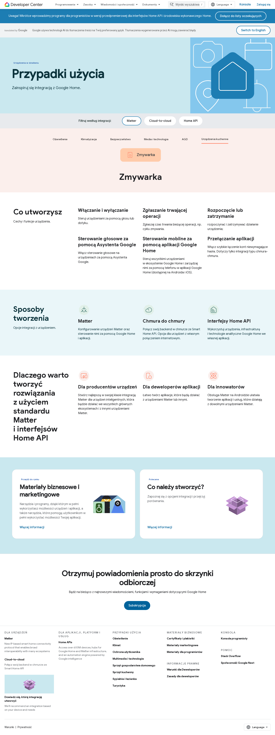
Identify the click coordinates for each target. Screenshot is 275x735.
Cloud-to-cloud (14, 659)
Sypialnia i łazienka (125, 679)
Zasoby (88, 4)
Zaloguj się (264, 4)
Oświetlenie (120, 638)
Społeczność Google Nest (237, 662)
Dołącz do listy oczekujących (241, 16)
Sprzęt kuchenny (123, 672)
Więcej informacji (32, 527)
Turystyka (119, 685)
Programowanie (65, 4)
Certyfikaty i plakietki (181, 638)
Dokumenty (149, 4)
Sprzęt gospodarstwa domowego (134, 665)
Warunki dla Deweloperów (183, 669)
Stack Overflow (231, 656)
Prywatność (25, 727)
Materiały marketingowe (182, 645)
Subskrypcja (137, 605)
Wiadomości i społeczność (118, 4)
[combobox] (186, 4)
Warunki (9, 727)
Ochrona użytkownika (126, 652)
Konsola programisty (234, 638)
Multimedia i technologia (128, 658)
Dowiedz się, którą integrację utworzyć (23, 698)
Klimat (116, 645)
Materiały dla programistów (184, 652)
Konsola (245, 4)
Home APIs (65, 642)
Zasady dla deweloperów (183, 676)
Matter (8, 638)
